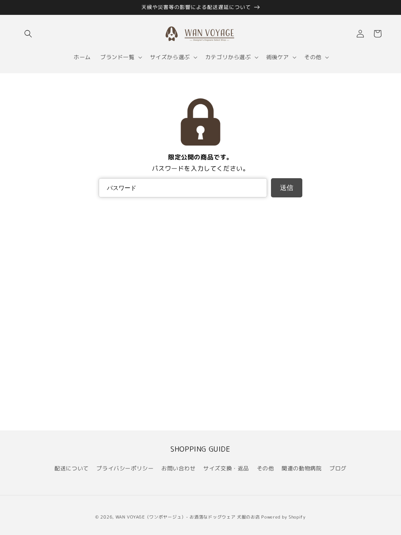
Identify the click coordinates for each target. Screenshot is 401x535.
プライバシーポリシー (125, 468)
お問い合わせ (178, 468)
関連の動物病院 (302, 468)
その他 (265, 468)
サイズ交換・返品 (226, 468)
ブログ (338, 468)
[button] (28, 33)
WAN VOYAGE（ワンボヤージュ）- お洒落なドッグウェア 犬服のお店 (188, 517)
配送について (71, 468)
